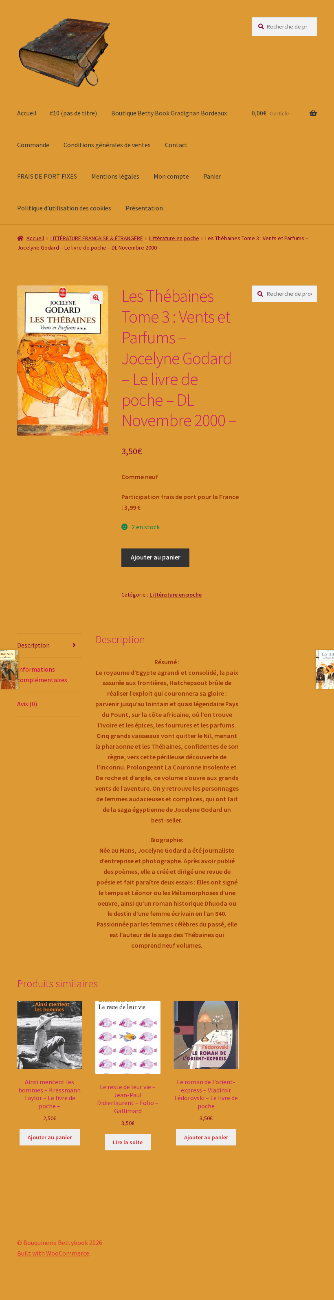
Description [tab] (33, 645)
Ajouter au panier (155, 557)
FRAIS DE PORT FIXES (47, 176)
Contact (176, 145)
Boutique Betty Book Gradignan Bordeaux (169, 113)
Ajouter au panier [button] (50, 1137)
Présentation (144, 208)
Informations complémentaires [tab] (42, 674)
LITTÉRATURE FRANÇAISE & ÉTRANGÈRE (97, 238)
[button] (96, 297)
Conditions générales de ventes (107, 145)
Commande (33, 145)
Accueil (27, 113)
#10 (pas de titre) (73, 113)
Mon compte (171, 176)
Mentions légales (115, 176)
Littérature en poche (174, 238)
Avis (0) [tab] (27, 704)
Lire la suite (128, 1142)
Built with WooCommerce (53, 1253)
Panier (212, 176)
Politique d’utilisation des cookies (64, 208)
